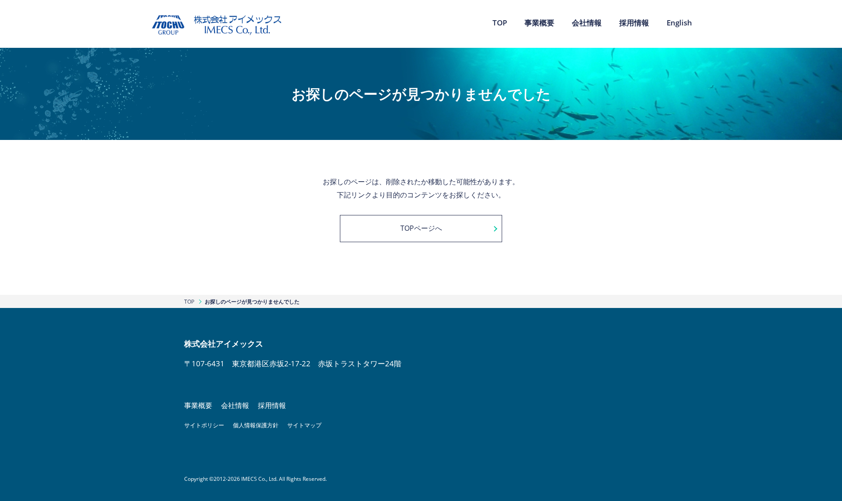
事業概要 (198, 405)
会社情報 (235, 405)
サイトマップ (304, 425)
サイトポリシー (204, 425)
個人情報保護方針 (255, 425)
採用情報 (272, 405)
